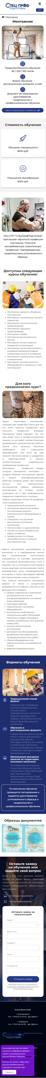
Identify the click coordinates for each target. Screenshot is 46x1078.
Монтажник (12, 17)
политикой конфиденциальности (20, 987)
